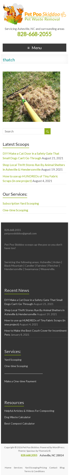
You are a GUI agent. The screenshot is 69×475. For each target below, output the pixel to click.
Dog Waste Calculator (17, 417)
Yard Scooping (12, 359)
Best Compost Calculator (19, 423)
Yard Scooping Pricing (36, 467)
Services (18, 467)
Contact (53, 467)
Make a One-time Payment (20, 381)
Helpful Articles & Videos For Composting (29, 410)
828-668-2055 (34, 34)
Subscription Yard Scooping (21, 203)
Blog (62, 467)
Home (8, 467)
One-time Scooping (15, 210)
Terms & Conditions (34, 471)
